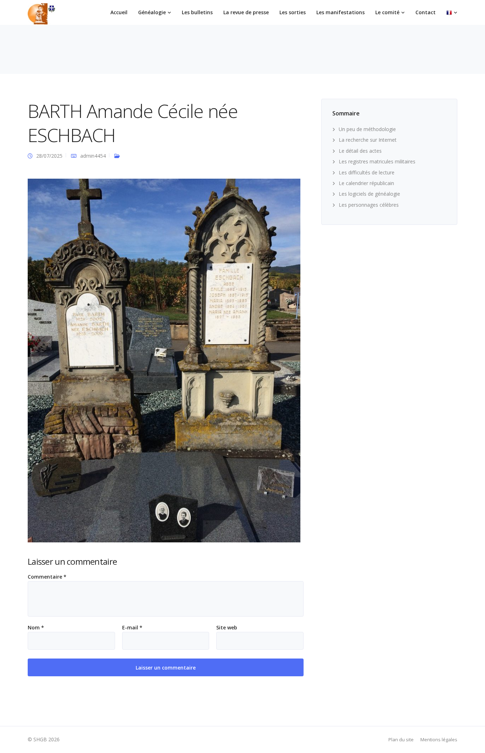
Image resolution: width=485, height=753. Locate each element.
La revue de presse (246, 12)
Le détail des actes (360, 150)
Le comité (387, 12)
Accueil (118, 12)
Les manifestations (340, 12)
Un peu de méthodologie (367, 129)
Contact (425, 12)
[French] (452, 12)
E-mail (132, 627)
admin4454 (93, 155)
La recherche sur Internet (368, 139)
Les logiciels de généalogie (369, 193)
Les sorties (292, 12)
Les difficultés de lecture (366, 172)
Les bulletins (197, 12)
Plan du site (401, 739)
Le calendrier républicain (366, 183)
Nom (36, 627)
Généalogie (152, 12)
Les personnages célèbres (369, 204)
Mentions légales (438, 739)
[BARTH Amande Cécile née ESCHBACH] (164, 360)
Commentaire (47, 576)
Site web (226, 627)
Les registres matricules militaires (377, 161)
